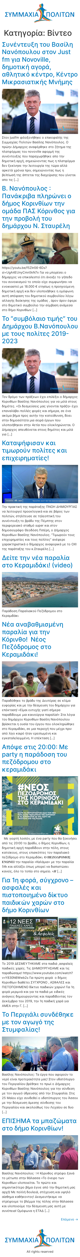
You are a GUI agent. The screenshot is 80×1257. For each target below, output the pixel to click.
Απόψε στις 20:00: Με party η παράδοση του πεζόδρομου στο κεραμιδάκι (35, 758)
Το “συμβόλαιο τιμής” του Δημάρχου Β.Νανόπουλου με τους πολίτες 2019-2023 (40, 330)
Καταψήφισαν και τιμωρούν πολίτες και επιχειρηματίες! (34, 450)
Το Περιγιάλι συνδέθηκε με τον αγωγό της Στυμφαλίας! (38, 1022)
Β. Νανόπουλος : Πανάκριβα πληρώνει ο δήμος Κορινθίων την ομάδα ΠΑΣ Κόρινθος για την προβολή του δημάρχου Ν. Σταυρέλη (38, 207)
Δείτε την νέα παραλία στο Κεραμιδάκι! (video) (37, 561)
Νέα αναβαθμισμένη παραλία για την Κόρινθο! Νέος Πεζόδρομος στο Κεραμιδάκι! (32, 639)
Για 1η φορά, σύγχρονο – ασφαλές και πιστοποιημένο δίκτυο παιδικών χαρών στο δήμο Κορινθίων (37, 895)
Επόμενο (69, 1219)
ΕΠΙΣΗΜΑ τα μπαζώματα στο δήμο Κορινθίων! (39, 1124)
